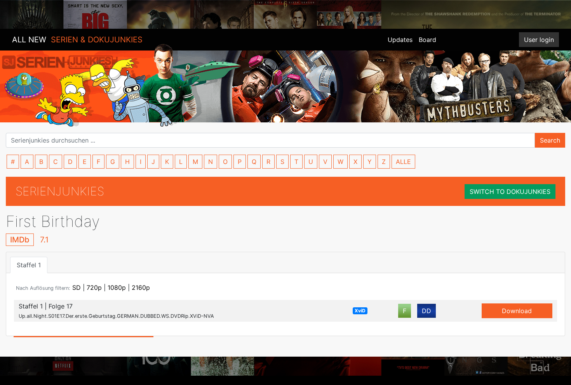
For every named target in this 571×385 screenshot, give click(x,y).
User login (539, 40)
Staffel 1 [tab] (29, 265)
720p (94, 287)
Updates (400, 40)
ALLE (403, 161)
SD (76, 287)
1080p (117, 287)
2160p (141, 287)
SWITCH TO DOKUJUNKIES (510, 191)
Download (517, 311)
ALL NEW (77, 39)
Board (427, 40)
